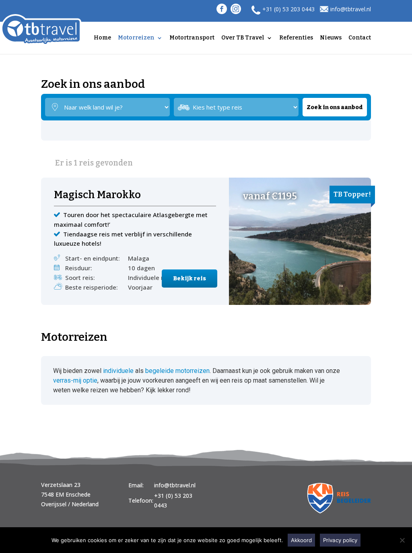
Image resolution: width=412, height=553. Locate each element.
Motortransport (191, 38)
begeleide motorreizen (177, 371)
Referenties (296, 38)
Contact (359, 38)
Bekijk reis (189, 278)
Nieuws (331, 38)
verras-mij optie (75, 380)
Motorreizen (136, 38)
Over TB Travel (242, 38)
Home (102, 38)
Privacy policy (340, 540)
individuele (118, 371)
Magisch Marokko (97, 196)
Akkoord (301, 540)
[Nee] (402, 540)
